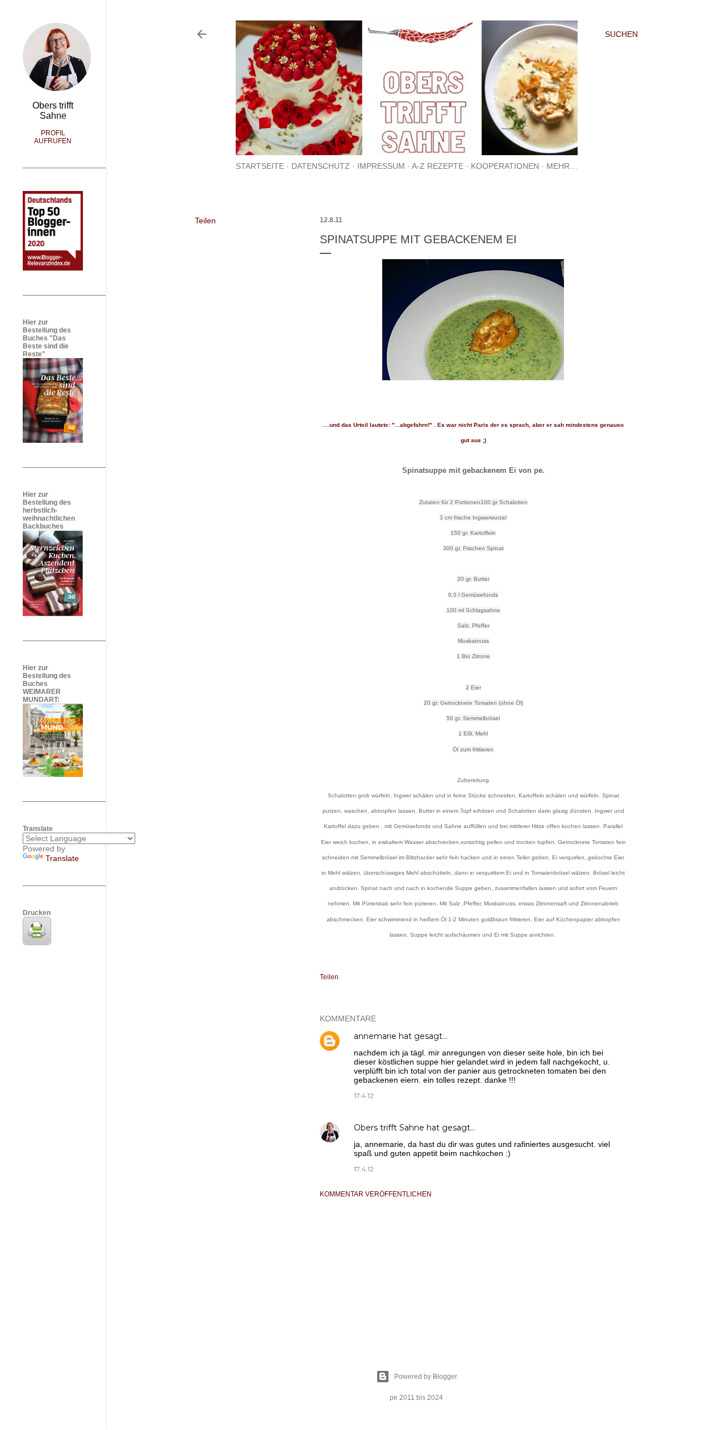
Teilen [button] (205, 220)
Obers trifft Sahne (389, 1128)
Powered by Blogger (425, 1377)
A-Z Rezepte (437, 166)
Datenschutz (320, 166)
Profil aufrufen (53, 137)
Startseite (260, 166)
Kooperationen (505, 166)
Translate (62, 858)
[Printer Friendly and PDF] (37, 942)
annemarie (375, 1036)
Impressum (381, 166)
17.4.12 (364, 1095)
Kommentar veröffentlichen (376, 1194)
